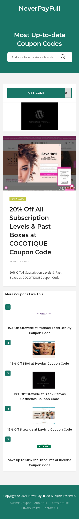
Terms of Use (59, 503)
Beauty (24, 261)
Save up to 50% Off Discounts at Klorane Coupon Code (39, 462)
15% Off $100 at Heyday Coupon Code (39, 363)
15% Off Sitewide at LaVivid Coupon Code (39, 429)
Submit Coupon (20, 503)
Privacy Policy (30, 508)
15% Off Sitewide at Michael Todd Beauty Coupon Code (39, 330)
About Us (40, 503)
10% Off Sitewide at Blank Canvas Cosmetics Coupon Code (39, 396)
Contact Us (50, 508)
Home (12, 261)
